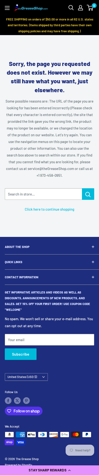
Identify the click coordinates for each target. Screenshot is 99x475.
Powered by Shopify (18, 465)
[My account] (80, 7)
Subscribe (20, 354)
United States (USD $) (22, 377)
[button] (49, 470)
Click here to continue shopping (49, 209)
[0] (90, 8)
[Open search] (71, 7)
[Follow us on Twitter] (17, 400)
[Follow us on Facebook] (8, 400)
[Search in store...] (88, 194)
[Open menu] (7, 8)
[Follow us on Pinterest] (26, 400)
